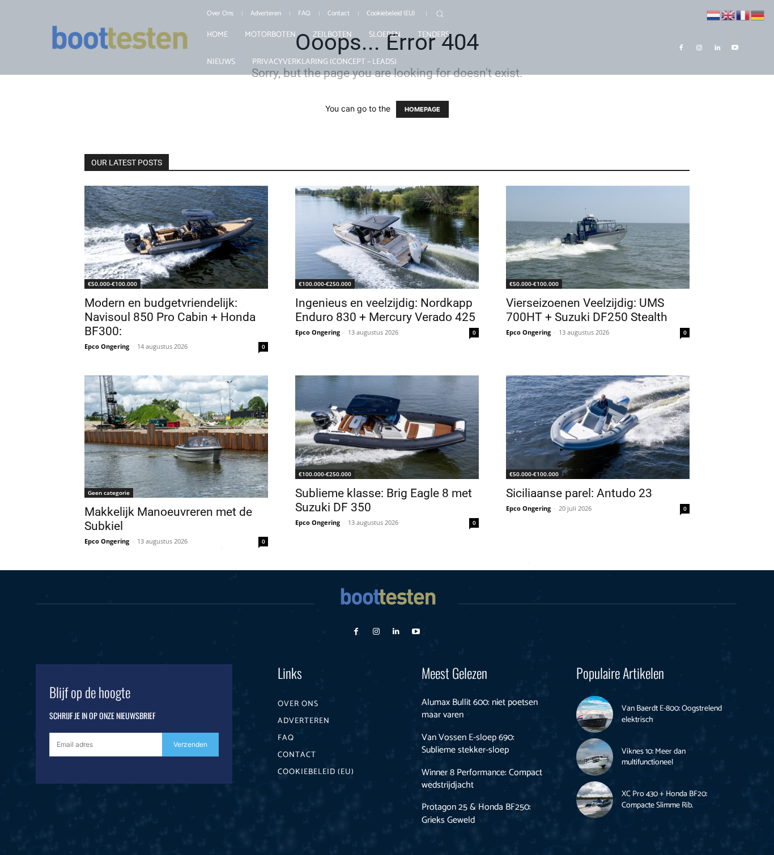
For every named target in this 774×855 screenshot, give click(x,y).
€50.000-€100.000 (112, 284)
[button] (440, 14)
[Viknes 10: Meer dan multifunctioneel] (595, 757)
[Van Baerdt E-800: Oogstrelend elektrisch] (595, 714)
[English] (728, 14)
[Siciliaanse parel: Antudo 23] (598, 426)
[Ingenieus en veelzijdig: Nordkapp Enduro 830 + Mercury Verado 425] (387, 237)
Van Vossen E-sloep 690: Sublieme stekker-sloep (468, 744)
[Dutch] (714, 14)
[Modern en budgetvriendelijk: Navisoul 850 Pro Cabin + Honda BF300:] (176, 237)
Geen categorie (109, 493)
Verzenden (190, 744)
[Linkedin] (717, 47)
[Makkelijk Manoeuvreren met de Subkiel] (176, 436)
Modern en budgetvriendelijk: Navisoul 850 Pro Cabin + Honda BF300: (170, 317)
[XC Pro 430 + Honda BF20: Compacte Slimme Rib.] (595, 800)
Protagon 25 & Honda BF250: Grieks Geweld (476, 813)
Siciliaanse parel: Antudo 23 (579, 493)
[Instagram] (699, 47)
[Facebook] (681, 47)
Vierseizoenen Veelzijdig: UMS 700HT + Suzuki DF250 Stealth (586, 310)
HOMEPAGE (422, 109)
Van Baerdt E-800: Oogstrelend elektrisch (672, 714)
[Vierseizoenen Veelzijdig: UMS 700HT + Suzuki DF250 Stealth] (598, 237)
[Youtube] (735, 47)
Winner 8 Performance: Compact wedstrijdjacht (482, 779)
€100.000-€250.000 (325, 284)
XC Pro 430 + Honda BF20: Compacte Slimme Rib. (664, 800)
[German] (758, 14)
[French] (743, 14)
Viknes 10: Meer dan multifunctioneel (654, 757)
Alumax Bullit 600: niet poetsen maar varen (480, 709)
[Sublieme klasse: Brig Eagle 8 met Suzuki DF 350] (387, 426)
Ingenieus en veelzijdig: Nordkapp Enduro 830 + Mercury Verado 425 (385, 310)
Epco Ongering (106, 346)
